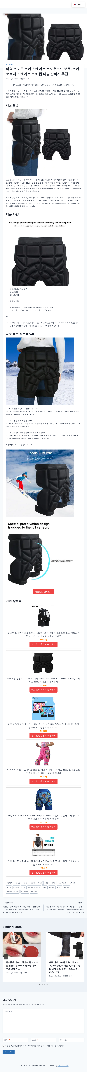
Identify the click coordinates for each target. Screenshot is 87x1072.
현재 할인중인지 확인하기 (43, 644)
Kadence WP (63, 1065)
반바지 (9, 883)
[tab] (39, 984)
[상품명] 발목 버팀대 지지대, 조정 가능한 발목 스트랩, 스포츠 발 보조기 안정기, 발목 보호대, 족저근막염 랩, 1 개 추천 (21, 907)
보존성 (17, 883)
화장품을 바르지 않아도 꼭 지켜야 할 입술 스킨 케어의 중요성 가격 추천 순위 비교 (22, 965)
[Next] (81, 956)
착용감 (52, 887)
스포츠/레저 (9, 64)
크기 (59, 887)
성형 (46, 883)
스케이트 (72, 883)
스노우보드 (62, 883)
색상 (40, 883)
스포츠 (16, 887)
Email (35, 1040)
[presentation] (22, 944)
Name (7, 1040)
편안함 (66, 887)
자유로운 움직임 (34, 887)
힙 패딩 (34, 891)
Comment (8, 1011)
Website (63, 1040)
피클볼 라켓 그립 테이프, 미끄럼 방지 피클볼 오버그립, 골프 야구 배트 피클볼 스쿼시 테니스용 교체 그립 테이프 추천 (65, 907)
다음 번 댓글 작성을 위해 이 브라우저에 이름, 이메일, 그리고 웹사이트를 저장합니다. (35, 1046)
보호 (25, 883)
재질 (45, 887)
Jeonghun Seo (13, 79)
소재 (53, 883)
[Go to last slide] (6, 956)
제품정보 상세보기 (43, 591)
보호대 (32, 883)
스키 (9, 887)
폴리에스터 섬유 (13, 891)
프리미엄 (24, 891)
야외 (23, 887)
